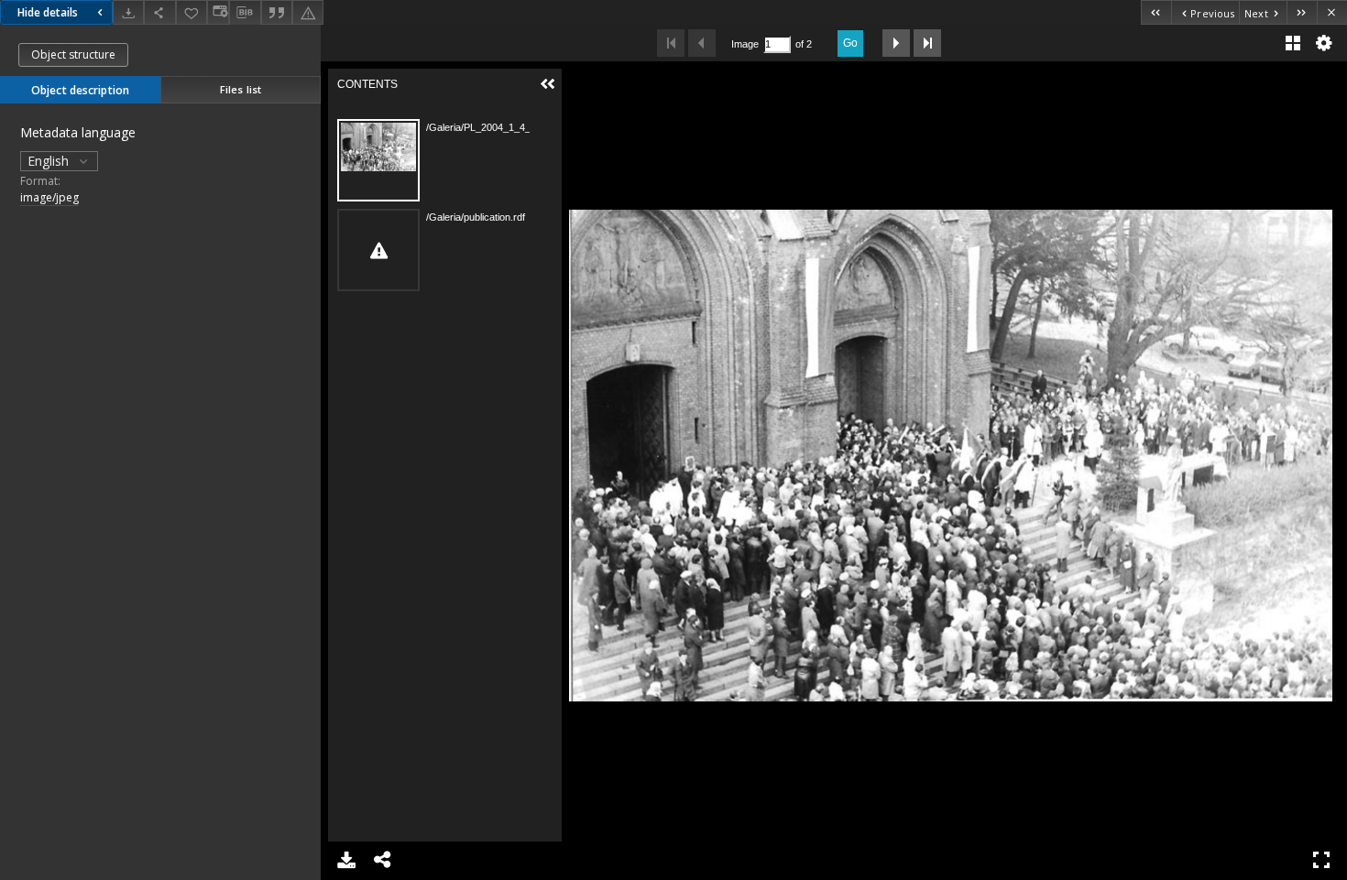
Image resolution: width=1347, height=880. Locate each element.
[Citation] (276, 12)
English (49, 160)
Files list (240, 89)
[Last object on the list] (1302, 12)
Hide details (47, 12)
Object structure (73, 54)
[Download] (128, 12)
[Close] (1332, 12)
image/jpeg (49, 197)
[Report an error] (307, 12)
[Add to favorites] (191, 12)
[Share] (159, 12)
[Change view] (218, 12)
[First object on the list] (1156, 12)
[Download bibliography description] (244, 13)
